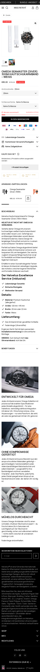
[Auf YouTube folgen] (25, 655)
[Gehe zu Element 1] (5, 62)
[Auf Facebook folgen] (15, 655)
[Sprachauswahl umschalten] (3, 666)
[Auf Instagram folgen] (20, 655)
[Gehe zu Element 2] (12, 62)
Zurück (8, 15)
